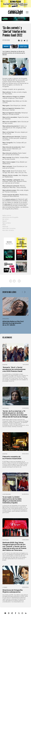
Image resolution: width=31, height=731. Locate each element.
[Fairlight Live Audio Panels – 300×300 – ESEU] (9, 255)
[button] (25, 292)
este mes (7, 204)
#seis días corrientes (9, 228)
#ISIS (4, 225)
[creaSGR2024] (9, 267)
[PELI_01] (21, 267)
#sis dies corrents (8, 230)
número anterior (11, 199)
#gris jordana (6, 223)
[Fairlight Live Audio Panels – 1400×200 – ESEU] (15, 19)
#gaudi (4, 221)
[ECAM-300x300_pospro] (21, 243)
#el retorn (5, 219)
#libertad (5, 226)
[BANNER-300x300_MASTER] (21, 255)
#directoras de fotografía (10, 217)
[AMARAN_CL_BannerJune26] (15, 46)
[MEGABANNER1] (15, 3)
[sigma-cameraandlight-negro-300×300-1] (9, 243)
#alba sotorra (6, 215)
